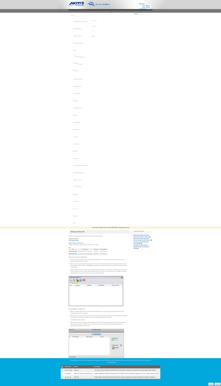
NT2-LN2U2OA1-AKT (74, 240)
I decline (218, 384)
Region (143, 3)
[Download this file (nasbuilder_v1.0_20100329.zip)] (70, 251)
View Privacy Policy (111, 362)
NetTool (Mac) (74, 251)
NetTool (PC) (74, 253)
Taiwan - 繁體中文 (146, 7)
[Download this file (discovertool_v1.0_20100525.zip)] (70, 253)
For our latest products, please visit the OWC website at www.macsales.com (110, 227)
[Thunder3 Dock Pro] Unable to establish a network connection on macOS (141, 246)
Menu (70, 9)
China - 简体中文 (146, 5)
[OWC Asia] (99, 3)
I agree (211, 384)
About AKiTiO (143, 8)
